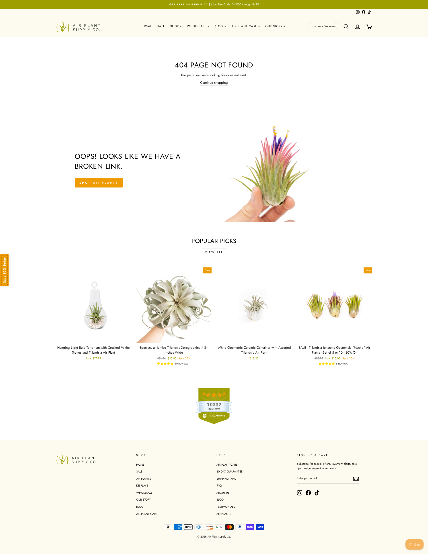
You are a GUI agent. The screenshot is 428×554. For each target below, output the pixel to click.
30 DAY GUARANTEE (229, 471)
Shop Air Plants (98, 183)
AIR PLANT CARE (146, 514)
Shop (175, 26)
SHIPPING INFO (226, 479)
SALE (139, 471)
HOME (140, 464)
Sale (161, 26)
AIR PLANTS (143, 479)
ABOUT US (222, 493)
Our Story (274, 26)
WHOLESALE (144, 493)
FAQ (219, 485)
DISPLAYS (142, 485)
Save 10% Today (4, 270)
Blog (219, 26)
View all (214, 252)
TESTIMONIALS (225, 507)
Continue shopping (214, 82)
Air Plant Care (244, 26)
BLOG (140, 507)
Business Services (323, 26)
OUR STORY (143, 499)
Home (147, 26)
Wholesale (197, 26)
